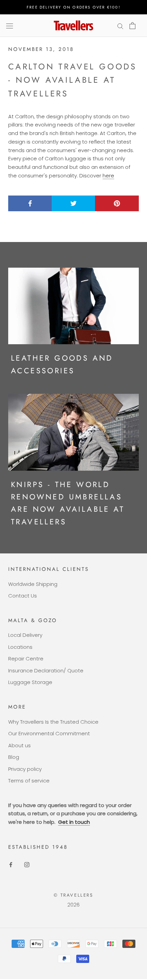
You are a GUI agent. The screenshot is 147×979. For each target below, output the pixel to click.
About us (19, 745)
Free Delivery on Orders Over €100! (73, 7)
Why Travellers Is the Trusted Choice (53, 721)
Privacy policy (25, 769)
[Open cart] (132, 25)
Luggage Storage (30, 682)
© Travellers (73, 895)
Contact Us (22, 595)
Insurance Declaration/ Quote (45, 670)
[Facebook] (10, 864)
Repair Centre (25, 658)
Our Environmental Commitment (49, 733)
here (108, 175)
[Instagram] (26, 864)
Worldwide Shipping (32, 584)
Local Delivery (25, 635)
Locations (20, 647)
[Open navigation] (9, 25)
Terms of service (29, 780)
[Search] (120, 25)
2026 (73, 904)
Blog (13, 757)
